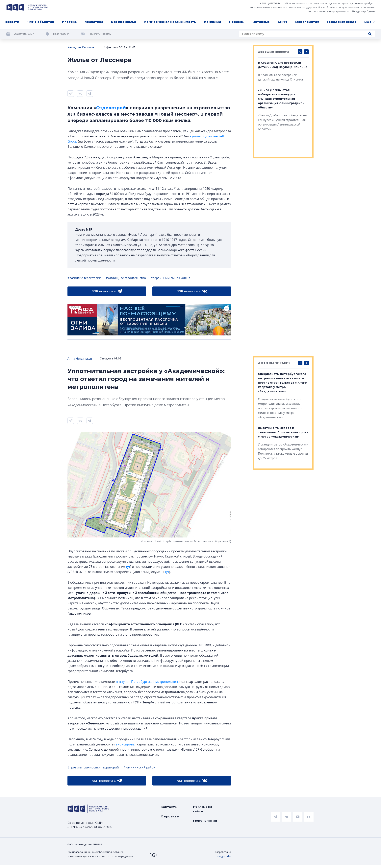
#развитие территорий (84, 278)
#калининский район (139, 767)
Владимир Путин (363, 11)
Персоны (236, 22)
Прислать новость (100, 33)
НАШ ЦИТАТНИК (270, 3)
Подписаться (61, 33)
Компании (212, 22)
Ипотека (69, 22)
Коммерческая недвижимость (170, 22)
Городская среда (341, 22)
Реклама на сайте (202, 809)
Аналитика (94, 22)
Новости (12, 22)
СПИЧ (282, 22)
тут (128, 566)
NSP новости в (104, 291)
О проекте (170, 816)
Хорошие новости (273, 52)
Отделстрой (111, 107)
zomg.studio (223, 856)
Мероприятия (307, 22)
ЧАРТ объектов (40, 22)
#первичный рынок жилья (170, 278)
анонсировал (126, 744)
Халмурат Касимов (80, 47)
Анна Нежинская (79, 358)
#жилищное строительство (126, 278)
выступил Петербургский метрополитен (147, 681)
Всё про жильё (123, 22)
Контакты (169, 807)
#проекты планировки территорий (93, 767)
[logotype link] (27, 7)
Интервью (261, 22)
